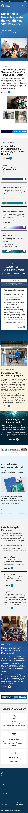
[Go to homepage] (5, 774)
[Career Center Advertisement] (14, 449)
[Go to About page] (14, 721)
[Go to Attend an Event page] (14, 756)
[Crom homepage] (14, 697)
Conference (5, 185)
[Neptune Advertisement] (14, 131)
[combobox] (14, 33)
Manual (3, 493)
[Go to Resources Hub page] (14, 739)
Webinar (4, 165)
